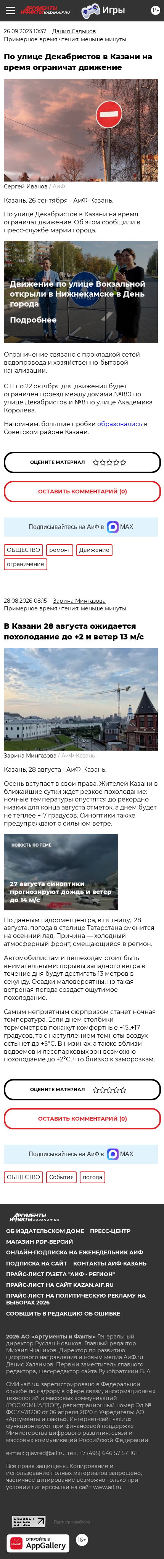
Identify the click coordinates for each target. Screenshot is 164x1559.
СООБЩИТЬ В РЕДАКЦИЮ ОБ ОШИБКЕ (63, 1313)
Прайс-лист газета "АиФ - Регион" (60, 1274)
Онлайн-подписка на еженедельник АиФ (74, 1252)
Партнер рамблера (72, 1522)
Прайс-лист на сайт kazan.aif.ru (60, 1285)
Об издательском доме (45, 1231)
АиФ (59, 186)
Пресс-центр (110, 1231)
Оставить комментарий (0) (82, 491)
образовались (119, 424)
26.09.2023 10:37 (25, 31)
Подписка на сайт (36, 1263)
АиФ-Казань (78, 755)
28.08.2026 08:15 (25, 600)
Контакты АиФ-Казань (109, 1263)
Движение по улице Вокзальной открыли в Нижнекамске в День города (77, 293)
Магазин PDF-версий (39, 1241)
